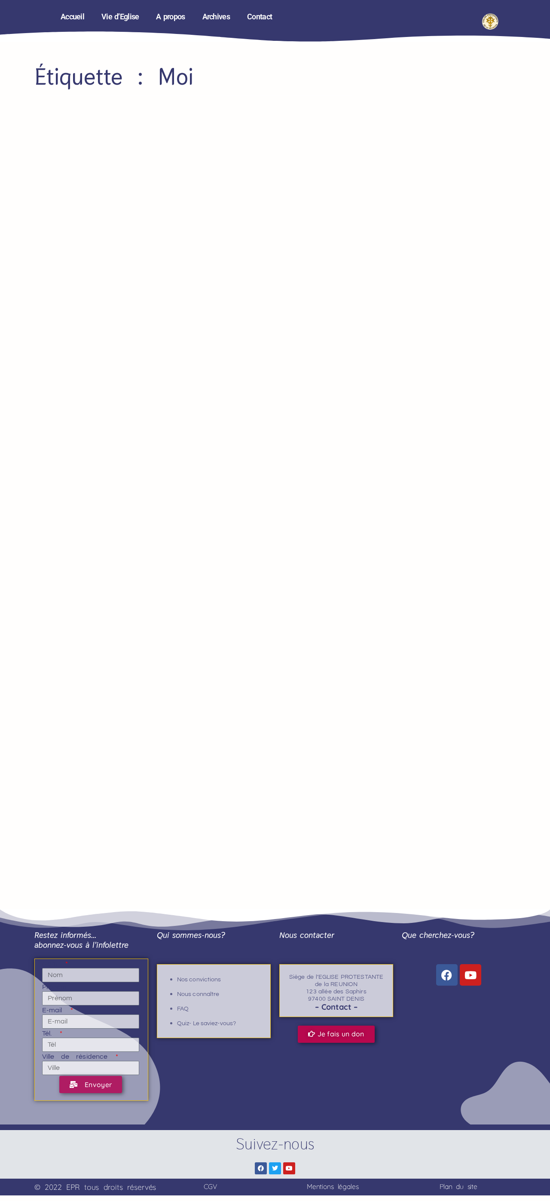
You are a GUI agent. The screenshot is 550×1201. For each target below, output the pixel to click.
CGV (210, 1186)
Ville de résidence (78, 1056)
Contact (259, 16)
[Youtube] (470, 975)
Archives (216, 16)
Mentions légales (333, 1186)
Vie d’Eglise (120, 16)
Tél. (50, 1033)
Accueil (72, 16)
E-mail (55, 1010)
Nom (53, 963)
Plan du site (458, 1186)
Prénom (54, 986)
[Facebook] (447, 975)
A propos (170, 16)
